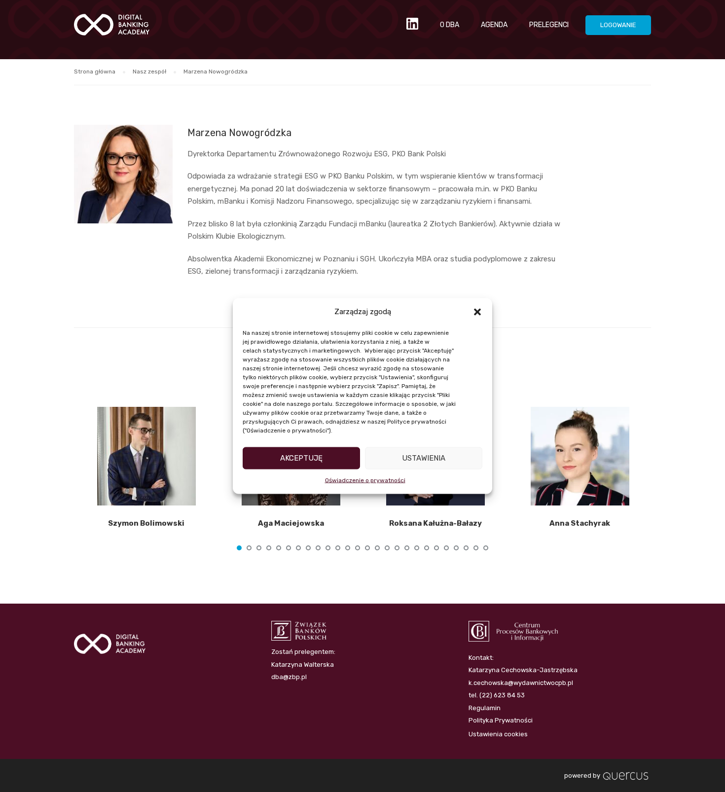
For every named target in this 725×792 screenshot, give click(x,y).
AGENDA (494, 25)
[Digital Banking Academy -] (111, 29)
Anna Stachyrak (579, 523)
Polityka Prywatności (501, 720)
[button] (477, 312)
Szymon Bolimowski (146, 523)
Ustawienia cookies (498, 734)
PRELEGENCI (549, 25)
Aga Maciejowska (291, 523)
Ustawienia (423, 458)
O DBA (449, 25)
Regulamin (485, 708)
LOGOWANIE (618, 25)
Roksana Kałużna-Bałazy (435, 523)
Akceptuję (301, 458)
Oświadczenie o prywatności (365, 479)
